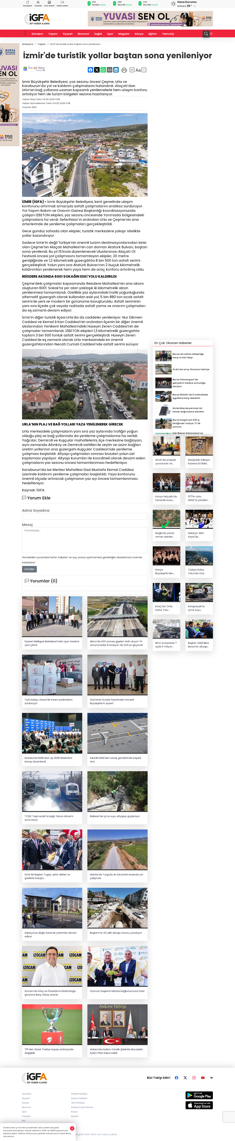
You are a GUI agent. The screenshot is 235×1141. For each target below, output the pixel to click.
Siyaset (68, 34)
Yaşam (53, 34)
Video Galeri (62, 5)
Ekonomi (83, 34)
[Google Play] (191, 1095)
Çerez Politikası (79, 1098)
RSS (24, 1120)
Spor (110, 34)
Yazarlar (38, 5)
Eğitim (152, 34)
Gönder (29, 569)
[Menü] (211, 34)
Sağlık (98, 34)
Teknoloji (168, 34)
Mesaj (27, 524)
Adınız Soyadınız (36, 510)
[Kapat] (72, 1128)
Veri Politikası (78, 1102)
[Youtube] (202, 1077)
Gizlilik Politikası (79, 1093)
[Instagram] (194, 1077)
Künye (74, 1111)
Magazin (124, 34)
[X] (185, 1077)
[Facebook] (176, 1077)
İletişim (75, 1116)
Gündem (37, 34)
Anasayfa (27, 5)
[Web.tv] (211, 1077)
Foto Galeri (49, 5)
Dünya (139, 34)
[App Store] (191, 1105)
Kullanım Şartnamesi (82, 1107)
